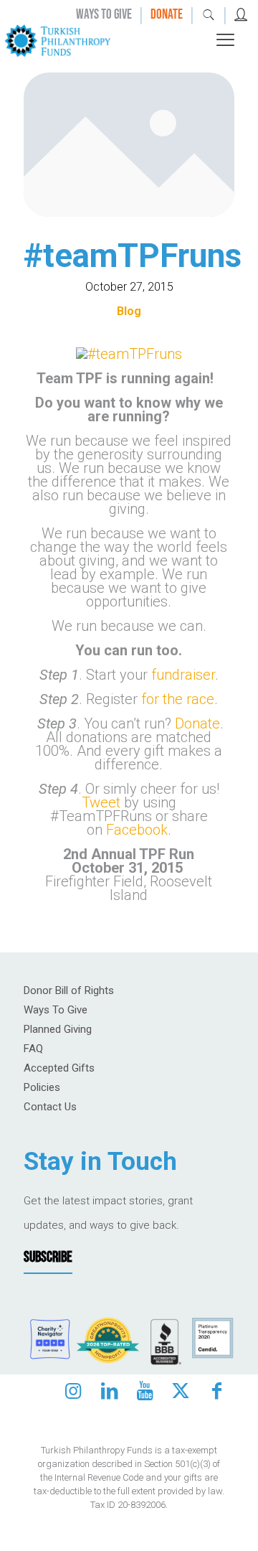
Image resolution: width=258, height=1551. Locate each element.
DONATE (166, 14)
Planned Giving (58, 1029)
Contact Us (50, 1106)
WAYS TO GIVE (104, 14)
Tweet (101, 802)
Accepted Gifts (59, 1068)
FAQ (33, 1048)
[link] (57, 40)
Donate (197, 723)
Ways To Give (55, 1009)
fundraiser (183, 674)
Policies (42, 1087)
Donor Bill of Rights (69, 990)
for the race (177, 699)
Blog (129, 311)
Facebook (137, 829)
